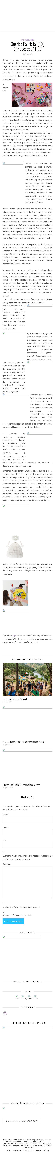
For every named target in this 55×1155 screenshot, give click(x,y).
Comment (7, 864)
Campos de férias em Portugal (15, 699)
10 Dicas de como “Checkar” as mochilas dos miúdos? (24, 741)
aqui (14, 635)
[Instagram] (24, 997)
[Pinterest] (30, 997)
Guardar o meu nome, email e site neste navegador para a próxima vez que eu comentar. (27, 857)
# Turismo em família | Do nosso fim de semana (21, 784)
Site (4, 840)
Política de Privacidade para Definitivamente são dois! (28, 1150)
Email (6, 827)
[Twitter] (37, 997)
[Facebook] (18, 997)
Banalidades (27, 40)
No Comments (27, 54)
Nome (6, 814)
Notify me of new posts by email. (17, 915)
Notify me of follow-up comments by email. (21, 907)
